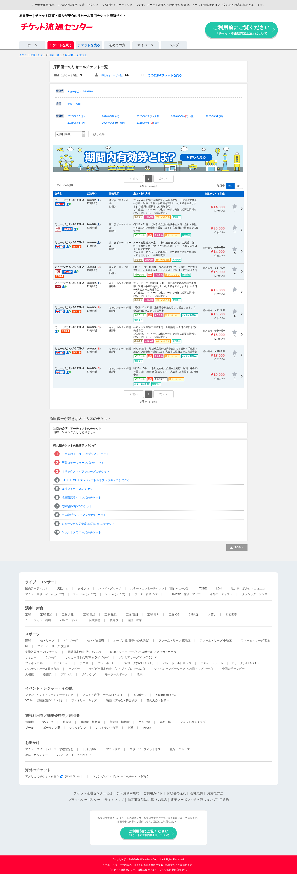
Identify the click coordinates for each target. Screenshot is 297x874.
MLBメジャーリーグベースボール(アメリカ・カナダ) (143, 651)
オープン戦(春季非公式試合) (131, 640)
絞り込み (99, 134)
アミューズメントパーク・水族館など (49, 749)
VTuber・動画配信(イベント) (43, 700)
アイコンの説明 (65, 185)
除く (239, 186)
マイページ (145, 45)
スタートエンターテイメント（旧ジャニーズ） (160, 588)
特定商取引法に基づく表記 (147, 799)
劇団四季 (231, 614)
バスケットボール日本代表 (42, 668)
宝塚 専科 (153, 614)
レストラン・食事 (107, 727)
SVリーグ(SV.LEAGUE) (139, 663)
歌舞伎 (114, 620)
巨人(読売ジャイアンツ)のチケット (84, 514)
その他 (146, 727)
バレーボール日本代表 (177, 663)
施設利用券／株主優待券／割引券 (52, 715)
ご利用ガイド (153, 793)
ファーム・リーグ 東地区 (175, 640)
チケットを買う (60, 45)
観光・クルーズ (180, 749)
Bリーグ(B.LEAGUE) (245, 663)
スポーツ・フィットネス (145, 749)
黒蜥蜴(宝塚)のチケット (77, 506)
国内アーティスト (36, 588)
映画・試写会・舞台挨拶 (121, 700)
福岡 (78, 104)
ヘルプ (174, 45)
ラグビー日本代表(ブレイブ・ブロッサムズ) (117, 668)
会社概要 (196, 793)
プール (29, 727)
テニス (84, 663)
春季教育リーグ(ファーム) (41, 651)
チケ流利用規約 (128, 793)
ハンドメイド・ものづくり (74, 754)
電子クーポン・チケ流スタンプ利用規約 (200, 799)
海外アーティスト (221, 594)
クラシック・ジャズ (254, 594)
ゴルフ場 (144, 722)
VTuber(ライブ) (115, 594)
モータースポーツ (116, 674)
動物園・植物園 (90, 722)
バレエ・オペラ (70, 620)
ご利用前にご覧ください (241, 29)
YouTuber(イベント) (168, 694)
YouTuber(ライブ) (84, 594)
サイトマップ (114, 799)
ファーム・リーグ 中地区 (216, 640)
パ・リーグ (71, 640)
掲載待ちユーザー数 (112, 75)
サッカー (31, 657)
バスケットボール (211, 663)
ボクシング (88, 674)
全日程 (59, 115)
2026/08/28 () (110, 116)
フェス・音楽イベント (149, 594)
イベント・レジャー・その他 (49, 688)
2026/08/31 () (214, 116)
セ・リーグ (47, 640)
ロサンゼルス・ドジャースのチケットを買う (120, 776)
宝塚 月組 (68, 614)
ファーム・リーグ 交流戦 (53, 646)
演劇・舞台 (34, 608)
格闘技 (47, 674)
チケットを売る (89, 45)
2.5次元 (194, 614)
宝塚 (28, 614)
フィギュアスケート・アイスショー (48, 663)
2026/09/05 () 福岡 (113, 122)
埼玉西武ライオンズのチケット (81, 497)
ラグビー (74, 668)
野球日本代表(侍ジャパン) (84, 651)
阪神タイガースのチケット (79, 488)
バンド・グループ (109, 588)
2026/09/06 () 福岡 (148, 122)
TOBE (203, 588)
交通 (130, 727)
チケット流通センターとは (93, 793)
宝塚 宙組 (132, 614)
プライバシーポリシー (84, 799)
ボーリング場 (51, 727)
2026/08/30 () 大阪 (182, 116)
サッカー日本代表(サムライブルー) (87, 657)
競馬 (139, 674)
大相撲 (29, 674)
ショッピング (77, 727)
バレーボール (106, 663)
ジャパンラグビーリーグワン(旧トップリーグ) (183, 668)
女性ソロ (83, 588)
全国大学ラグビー (233, 668)
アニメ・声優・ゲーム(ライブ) (44, 594)
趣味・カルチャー (36, 754)
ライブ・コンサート (41, 582)
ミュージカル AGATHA (80, 91)
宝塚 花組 (46, 614)
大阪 (69, 104)
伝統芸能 (94, 620)
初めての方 (117, 45)
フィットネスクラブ (192, 722)
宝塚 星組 (110, 614)
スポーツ (32, 634)
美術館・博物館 (120, 722)
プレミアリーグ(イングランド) (138, 657)
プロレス (66, 674)
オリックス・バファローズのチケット (86, 471)
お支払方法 (215, 793)
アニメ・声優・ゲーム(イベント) (103, 694)
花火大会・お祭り (157, 700)
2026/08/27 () (76, 116)
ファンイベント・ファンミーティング (49, 694)
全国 (58, 103)
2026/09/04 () (76, 122)
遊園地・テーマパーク (39, 722)
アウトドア (113, 749)
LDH (219, 588)
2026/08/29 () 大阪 (148, 116)
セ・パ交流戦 (95, 640)
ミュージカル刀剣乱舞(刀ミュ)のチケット (88, 523)
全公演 (59, 90)
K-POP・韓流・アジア (186, 594)
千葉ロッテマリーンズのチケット (83, 462)
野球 (28, 640)
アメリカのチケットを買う (42, 776)
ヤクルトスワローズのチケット (81, 532)
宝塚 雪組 (89, 614)
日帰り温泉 (90, 749)
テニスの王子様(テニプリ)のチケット (85, 454)
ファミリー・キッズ (84, 700)
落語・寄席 (134, 620)
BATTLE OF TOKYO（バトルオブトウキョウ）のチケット (99, 480)
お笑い (212, 614)
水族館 (67, 722)
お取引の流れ (176, 793)
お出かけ (32, 743)
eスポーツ (140, 694)
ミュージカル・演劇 (38, 620)
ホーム (32, 45)
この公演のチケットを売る (165, 75)
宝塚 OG (174, 614)
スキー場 (165, 722)
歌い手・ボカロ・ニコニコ (248, 588)
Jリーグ (51, 657)
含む (230, 186)
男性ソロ (62, 588)
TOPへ (239, 547)
